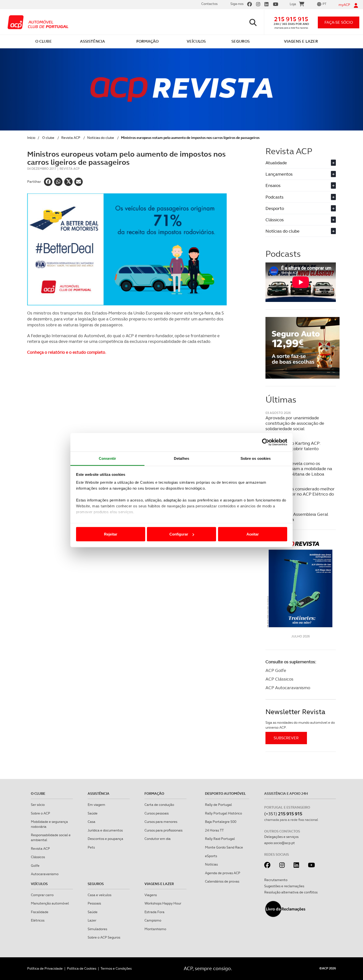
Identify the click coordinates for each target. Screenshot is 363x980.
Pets (91, 847)
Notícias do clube (100, 137)
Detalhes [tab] (181, 458)
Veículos (39, 884)
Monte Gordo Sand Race (224, 847)
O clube (48, 137)
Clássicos (300, 219)
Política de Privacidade (45, 968)
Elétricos (37, 920)
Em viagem (96, 804)
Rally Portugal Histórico (223, 813)
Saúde (93, 813)
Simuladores (97, 929)
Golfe (35, 865)
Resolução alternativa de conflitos (291, 892)
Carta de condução (159, 804)
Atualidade (300, 163)
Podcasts (300, 197)
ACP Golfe (275, 670)
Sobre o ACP (40, 813)
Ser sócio (38, 804)
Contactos (209, 3)
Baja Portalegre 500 (220, 821)
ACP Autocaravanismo (287, 687)
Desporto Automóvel (225, 793)
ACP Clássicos (279, 679)
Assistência (98, 793)
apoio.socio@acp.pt (279, 843)
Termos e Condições (116, 968)
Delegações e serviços (281, 836)
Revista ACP (70, 137)
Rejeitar (110, 534)
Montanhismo (155, 929)
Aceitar (252, 534)
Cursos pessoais (156, 813)
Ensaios (300, 185)
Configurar (178, 534)
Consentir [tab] (107, 458)
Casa (91, 821)
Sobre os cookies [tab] (256, 458)
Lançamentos (300, 174)
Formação (154, 793)
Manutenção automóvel (50, 903)
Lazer (92, 920)
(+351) (283, 813)
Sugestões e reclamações (284, 886)
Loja (293, 4)
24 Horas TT (214, 830)
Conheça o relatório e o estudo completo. (66, 352)
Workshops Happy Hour (162, 903)
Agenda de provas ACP (222, 873)
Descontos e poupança (105, 838)
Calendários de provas (222, 881)
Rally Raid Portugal (220, 838)
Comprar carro (42, 895)
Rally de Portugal (218, 804)
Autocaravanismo (45, 874)
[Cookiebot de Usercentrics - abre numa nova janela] (265, 442)
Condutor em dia (157, 838)
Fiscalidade (39, 912)
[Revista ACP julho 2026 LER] (300, 584)
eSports (211, 856)
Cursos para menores (160, 821)
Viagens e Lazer (159, 884)
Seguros (96, 884)
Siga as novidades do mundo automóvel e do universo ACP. (300, 725)
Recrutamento (275, 880)
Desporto (300, 208)
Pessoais (94, 903)
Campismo (152, 920)
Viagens (150, 895)
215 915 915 (291, 19)
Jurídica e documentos (105, 830)
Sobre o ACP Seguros (104, 937)
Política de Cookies (81, 968)
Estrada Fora (154, 912)
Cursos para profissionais (163, 830)
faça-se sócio (338, 22)
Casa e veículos (99, 895)
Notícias (211, 864)
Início (31, 137)
